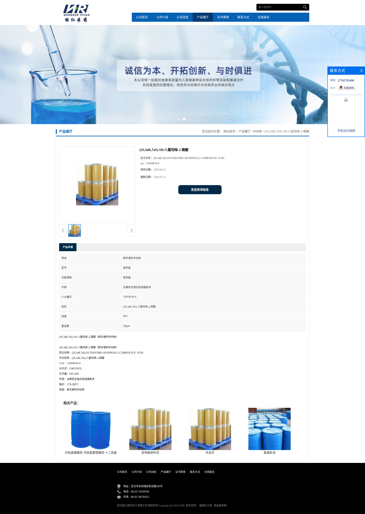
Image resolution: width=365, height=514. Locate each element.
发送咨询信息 (200, 189)
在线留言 (264, 17)
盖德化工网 (205, 505)
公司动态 (182, 17)
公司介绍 (162, 17)
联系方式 (243, 17)
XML (182, 505)
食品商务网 (220, 505)
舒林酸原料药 (150, 452)
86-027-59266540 (140, 491)
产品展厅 (203, 17)
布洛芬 (210, 452)
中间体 (257, 131)
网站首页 (229, 131)
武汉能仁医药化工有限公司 (132, 505)
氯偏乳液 (269, 452)
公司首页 (142, 17)
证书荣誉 (223, 17)
